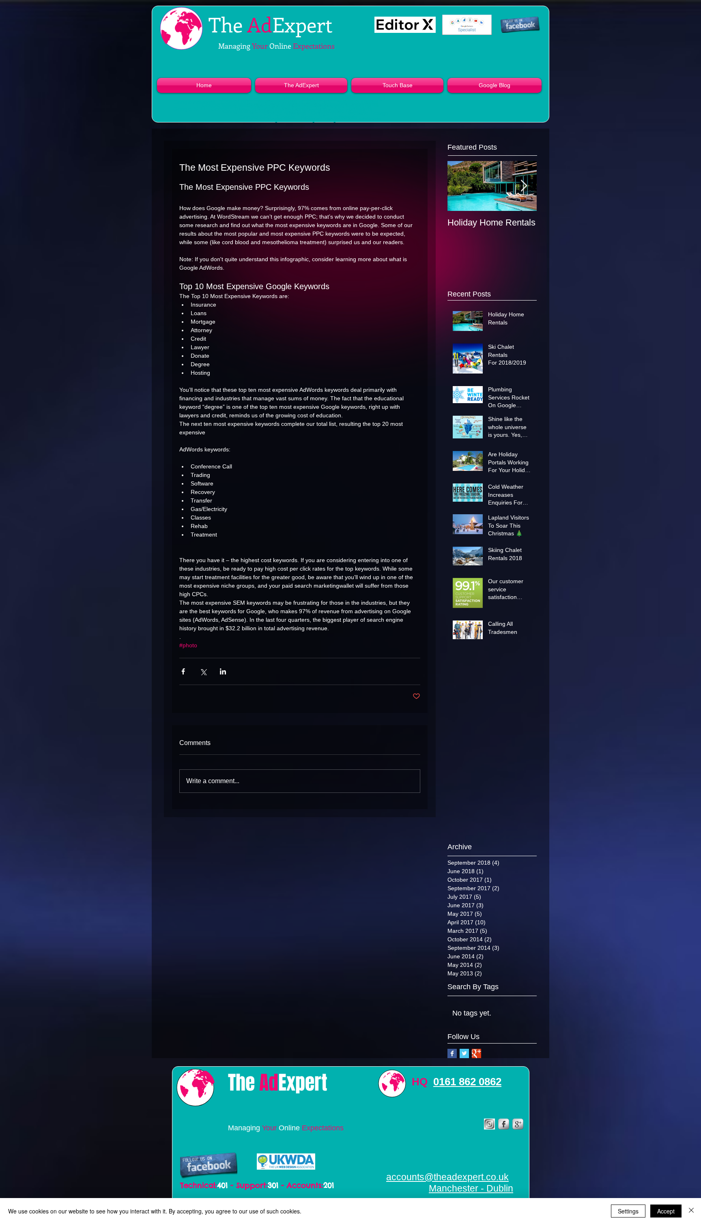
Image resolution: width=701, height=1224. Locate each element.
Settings (628, 1211)
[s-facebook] (503, 1124)
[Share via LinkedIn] (223, 671)
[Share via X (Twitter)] (203, 671)
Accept (666, 1211)
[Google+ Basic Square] (476, 1053)
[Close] (691, 1211)
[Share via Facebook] (183, 671)
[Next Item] (523, 186)
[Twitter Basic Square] (464, 1053)
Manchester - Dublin (471, 1188)
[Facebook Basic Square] (452, 1053)
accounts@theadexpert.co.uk (447, 1177)
